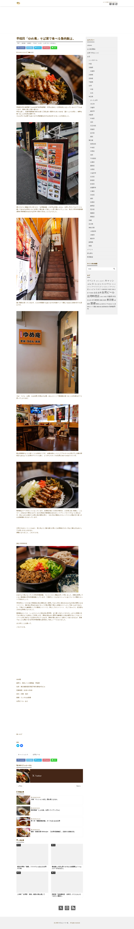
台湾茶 (101, 296)
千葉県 (91, 82)
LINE (54, 47)
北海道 (91, 78)
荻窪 (103, 304)
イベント (90, 249)
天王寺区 (93, 125)
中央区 (92, 118)
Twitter (30, 47)
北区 (91, 122)
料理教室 (90, 257)
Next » (78, 786)
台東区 (92, 162)
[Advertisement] (67, 20)
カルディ (102, 281)
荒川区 (92, 209)
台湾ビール (36, 754)
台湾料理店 (93, 296)
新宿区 (32, 52)
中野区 (92, 151)
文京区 (92, 176)
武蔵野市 (93, 187)
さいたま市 (94, 100)
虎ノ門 (106, 304)
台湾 (90, 85)
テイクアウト (106, 284)
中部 (91, 89)
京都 (113, 289)
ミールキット (105, 286)
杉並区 (92, 184)
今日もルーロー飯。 (64, 923)
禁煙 (93, 303)
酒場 (98, 306)
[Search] (114, 269)
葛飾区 (92, 213)
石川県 (91, 224)
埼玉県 (91, 96)
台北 (91, 93)
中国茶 (109, 289)
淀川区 (92, 133)
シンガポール (93, 60)
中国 (90, 64)
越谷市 (92, 111)
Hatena (38, 47)
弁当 (114, 296)
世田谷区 (93, 144)
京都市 (92, 71)
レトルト (97, 289)
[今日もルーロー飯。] (18, 3)
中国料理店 (104, 289)
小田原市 (93, 231)
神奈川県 (92, 227)
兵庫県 (91, 75)
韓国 (90, 246)
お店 (88, 56)
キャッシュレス (23, 754)
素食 (97, 304)
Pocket (47, 47)
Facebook (21, 47)
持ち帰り (90, 253)
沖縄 (90, 220)
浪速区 (92, 129)
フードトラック (96, 286)
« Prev (20, 786)
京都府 (91, 67)
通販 (94, 306)
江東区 (92, 191)
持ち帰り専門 (90, 300)
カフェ (97, 281)
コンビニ (97, 284)
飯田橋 (104, 306)
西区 (91, 136)
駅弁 (107, 306)
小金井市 (93, 173)
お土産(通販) (91, 49)
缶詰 (100, 304)
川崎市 (92, 235)
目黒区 (92, 202)
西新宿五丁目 (111, 304)
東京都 (91, 140)
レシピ (91, 289)
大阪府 (91, 115)
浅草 (115, 300)
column (89, 45)
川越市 (92, 107)
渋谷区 (92, 195)
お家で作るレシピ (93, 53)
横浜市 (92, 238)
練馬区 (92, 206)
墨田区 (92, 166)
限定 (100, 306)
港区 (91, 198)
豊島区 (92, 216)
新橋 (101, 300)
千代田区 (93, 158)
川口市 (92, 104)
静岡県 (91, 242)
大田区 (92, 169)
